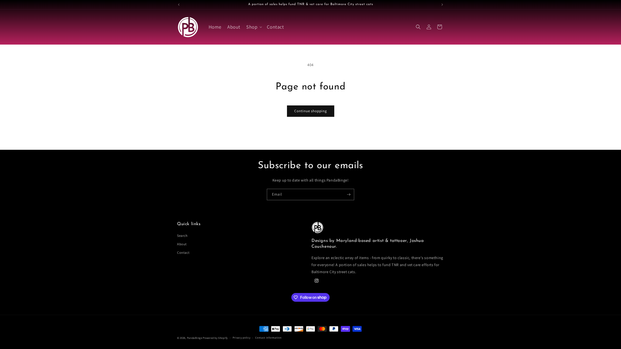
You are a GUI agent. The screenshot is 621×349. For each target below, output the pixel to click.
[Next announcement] (442, 4)
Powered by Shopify (215, 338)
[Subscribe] (348, 194)
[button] (253, 27)
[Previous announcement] (178, 4)
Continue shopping (310, 111)
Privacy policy (242, 337)
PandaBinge (194, 338)
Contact (183, 252)
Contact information (268, 337)
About (182, 244)
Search (182, 235)
